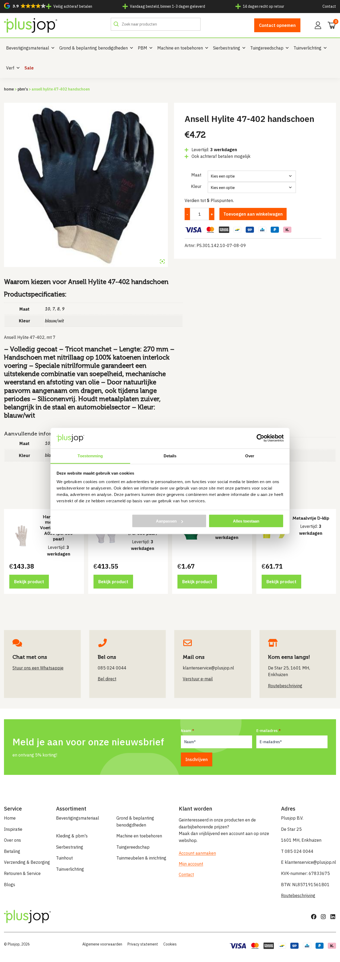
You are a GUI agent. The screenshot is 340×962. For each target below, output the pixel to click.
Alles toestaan (246, 521)
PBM (142, 48)
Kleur (196, 186)
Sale (29, 68)
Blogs (9, 884)
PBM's (23, 89)
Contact (329, 6)
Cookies (170, 944)
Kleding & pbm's (72, 835)
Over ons (12, 840)
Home (9, 89)
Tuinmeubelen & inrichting (141, 858)
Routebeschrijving (298, 895)
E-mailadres (267, 730)
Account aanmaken (197, 853)
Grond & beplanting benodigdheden (93, 48)
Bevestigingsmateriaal (27, 48)
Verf (10, 68)
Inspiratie (13, 829)
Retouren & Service (22, 873)
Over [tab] (249, 455)
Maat (196, 175)
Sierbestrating (226, 48)
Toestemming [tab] (90, 455)
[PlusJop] (30, 25)
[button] (25, 6)
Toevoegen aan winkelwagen (253, 214)
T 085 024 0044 (297, 851)
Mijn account (191, 863)
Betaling (12, 851)
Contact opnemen (277, 25)
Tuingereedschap (266, 48)
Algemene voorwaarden (102, 944)
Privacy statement (143, 944)
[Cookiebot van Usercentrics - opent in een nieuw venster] (260, 438)
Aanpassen (166, 521)
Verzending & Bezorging (27, 862)
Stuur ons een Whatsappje (37, 668)
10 (47, 308)
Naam (186, 730)
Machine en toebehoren (180, 48)
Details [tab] (170, 455)
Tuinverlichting (307, 48)
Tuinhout (64, 858)
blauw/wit (54, 320)
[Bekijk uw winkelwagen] (330, 24)
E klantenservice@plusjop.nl (308, 862)
